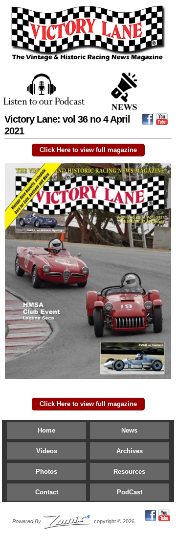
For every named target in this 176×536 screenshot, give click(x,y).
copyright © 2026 (73, 521)
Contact (46, 492)
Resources (129, 471)
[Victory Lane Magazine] (88, 61)
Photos (46, 471)
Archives (129, 451)
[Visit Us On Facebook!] (148, 121)
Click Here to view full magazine (88, 149)
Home (46, 430)
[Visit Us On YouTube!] (162, 121)
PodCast (129, 492)
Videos (46, 451)
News (129, 430)
